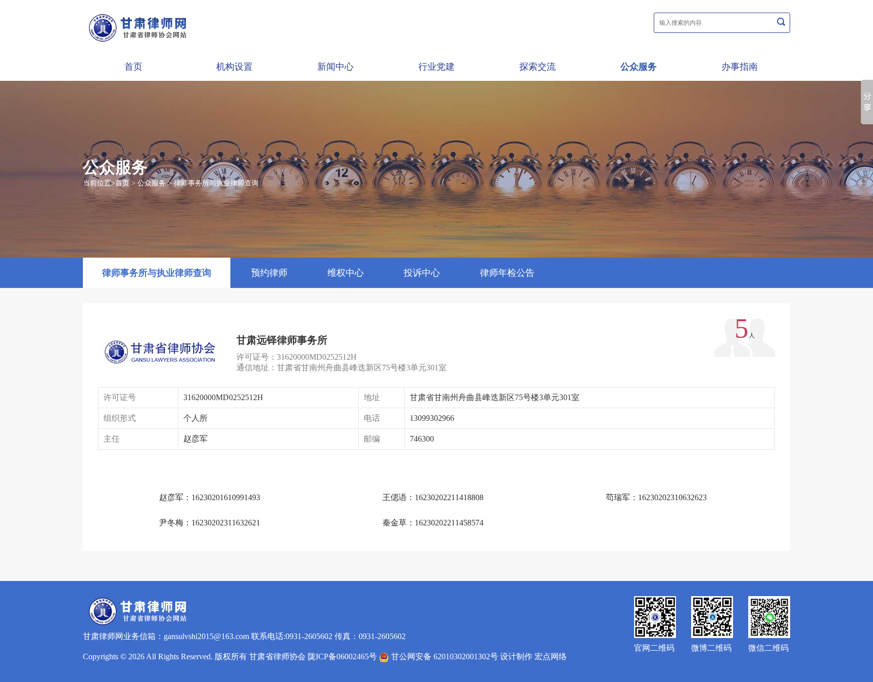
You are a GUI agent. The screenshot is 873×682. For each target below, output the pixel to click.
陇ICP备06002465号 (342, 656)
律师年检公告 (507, 273)
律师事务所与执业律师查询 (216, 183)
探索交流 (537, 67)
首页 (133, 67)
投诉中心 (422, 273)
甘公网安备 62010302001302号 (443, 656)
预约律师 (269, 273)
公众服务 (638, 67)
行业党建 (436, 67)
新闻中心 (335, 67)
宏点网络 (551, 656)
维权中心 (345, 273)
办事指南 (739, 67)
